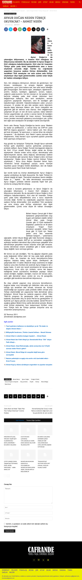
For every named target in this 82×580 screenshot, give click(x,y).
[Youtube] (48, 560)
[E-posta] (34, 29)
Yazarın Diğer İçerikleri (33, 420)
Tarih (72, 2)
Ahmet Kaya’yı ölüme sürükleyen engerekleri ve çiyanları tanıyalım (29, 364)
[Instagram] (38, 560)
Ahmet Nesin (16, 379)
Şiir (39, 2)
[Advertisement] (14, 45)
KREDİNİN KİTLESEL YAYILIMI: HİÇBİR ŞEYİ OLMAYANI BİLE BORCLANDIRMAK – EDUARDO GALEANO (10, 441)
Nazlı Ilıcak (8, 384)
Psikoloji (26, 2)
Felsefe (16, 2)
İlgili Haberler (20, 420)
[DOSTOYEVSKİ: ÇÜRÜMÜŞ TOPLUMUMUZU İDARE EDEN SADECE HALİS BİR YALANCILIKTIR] (28, 430)
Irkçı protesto (24, 381)
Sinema (65, 2)
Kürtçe (37, 381)
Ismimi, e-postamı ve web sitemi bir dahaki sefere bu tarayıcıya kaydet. (26, 525)
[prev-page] (5, 476)
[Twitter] (11, 29)
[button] (79, 2)
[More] (47, 29)
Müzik (12, 6)
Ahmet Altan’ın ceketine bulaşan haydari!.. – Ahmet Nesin (26, 336)
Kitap (45, 2)
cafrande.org (8, 24)
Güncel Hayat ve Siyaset (18, 11)
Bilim (51, 2)
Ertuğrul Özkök (35, 379)
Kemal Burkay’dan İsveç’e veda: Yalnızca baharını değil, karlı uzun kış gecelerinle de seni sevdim (41, 411)
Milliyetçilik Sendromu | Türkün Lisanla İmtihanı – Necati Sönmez (28, 332)
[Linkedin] (24, 29)
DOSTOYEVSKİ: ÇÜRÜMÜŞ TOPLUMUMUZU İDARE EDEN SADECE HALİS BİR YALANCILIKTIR (28, 441)
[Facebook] (6, 29)
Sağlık (6, 6)
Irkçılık (31, 381)
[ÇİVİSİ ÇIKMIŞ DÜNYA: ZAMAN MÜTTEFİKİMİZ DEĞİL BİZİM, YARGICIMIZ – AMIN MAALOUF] (11, 455)
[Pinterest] (15, 29)
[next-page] (8, 476)
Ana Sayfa (7, 11)
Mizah (57, 2)
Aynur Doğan (25, 379)
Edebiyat (7, 2)
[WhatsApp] (20, 29)
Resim (33, 2)
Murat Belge (44, 381)
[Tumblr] (43, 29)
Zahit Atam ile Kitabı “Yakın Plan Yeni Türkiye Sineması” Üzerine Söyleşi (14, 411)
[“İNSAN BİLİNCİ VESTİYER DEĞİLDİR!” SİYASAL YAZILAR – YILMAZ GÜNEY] (45, 455)
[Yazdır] (38, 29)
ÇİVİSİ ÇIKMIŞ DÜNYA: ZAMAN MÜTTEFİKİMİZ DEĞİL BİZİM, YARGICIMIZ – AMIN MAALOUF (11, 465)
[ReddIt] (29, 29)
